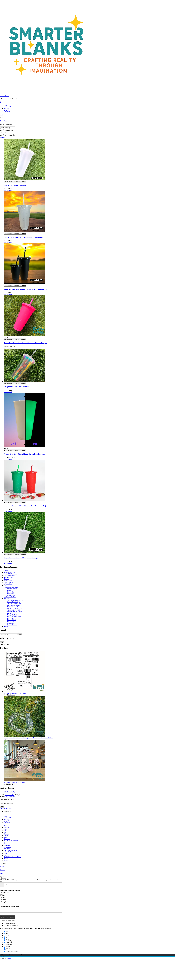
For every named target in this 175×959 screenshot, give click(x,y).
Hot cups (6, 579)
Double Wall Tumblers (10, 574)
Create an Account (9, 796)
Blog (5, 829)
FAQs (5, 842)
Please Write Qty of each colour (9, 906)
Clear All (2, 137)
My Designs (7, 847)
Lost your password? (6, 808)
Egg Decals (10, 618)
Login (2, 806)
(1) (9, 792)
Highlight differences (11, 925)
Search (20, 634)
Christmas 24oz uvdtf (13, 610)
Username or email (6, 799)
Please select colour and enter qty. (10, 890)
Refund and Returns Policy (11, 850)
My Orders (7, 848)
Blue (3, 897)
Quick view (16, 181)
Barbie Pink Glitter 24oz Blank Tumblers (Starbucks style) (25, 343)
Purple (4, 902)
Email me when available (7, 917)
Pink (3, 895)
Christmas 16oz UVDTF (14, 608)
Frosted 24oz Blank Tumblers (15, 185)
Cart (5, 830)
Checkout (6, 834)
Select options (8, 190)
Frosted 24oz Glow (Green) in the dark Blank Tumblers (24, 454)
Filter (2, 642)
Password (3, 803)
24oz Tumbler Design (13, 605)
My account (7, 844)
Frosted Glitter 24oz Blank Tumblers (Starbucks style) (24, 237)
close (9, 958)
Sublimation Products (10, 597)
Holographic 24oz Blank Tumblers (16, 387)
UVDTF (6, 598)
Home (5, 826)
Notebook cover (12, 625)
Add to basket (8, 348)
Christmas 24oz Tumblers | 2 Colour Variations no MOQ (25, 506)
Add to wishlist (8, 181)
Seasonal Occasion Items (11, 587)
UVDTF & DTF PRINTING (12, 857)
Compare (23, 181)
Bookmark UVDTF (13, 607)
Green (4, 899)
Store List (6, 855)
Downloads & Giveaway (11, 840)
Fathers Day (10, 592)
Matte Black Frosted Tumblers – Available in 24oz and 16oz (26, 289)
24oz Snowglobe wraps (14, 603)
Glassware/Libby (8, 577)
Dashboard (7, 839)
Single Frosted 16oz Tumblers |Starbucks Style (21, 558)
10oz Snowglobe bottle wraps (15, 600)
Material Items (8, 580)
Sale (5, 585)
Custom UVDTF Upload (14, 611)
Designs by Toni (12, 615)
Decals (9, 613)
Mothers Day (11, 595)
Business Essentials (9, 572)
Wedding (6, 626)
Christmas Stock (12, 588)
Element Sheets (11, 620)
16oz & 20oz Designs (13, 602)
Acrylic (6, 570)
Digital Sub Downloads (14, 616)
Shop (5, 816)
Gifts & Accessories (9, 575)
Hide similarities (10, 923)
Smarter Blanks (4, 96)
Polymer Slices (8, 584)
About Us (6, 821)
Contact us (7, 822)
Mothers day (10, 623)
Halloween (10, 593)
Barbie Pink (5, 893)
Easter (9, 590)
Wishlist (6, 858)
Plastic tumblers (8, 582)
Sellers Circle (7, 818)
